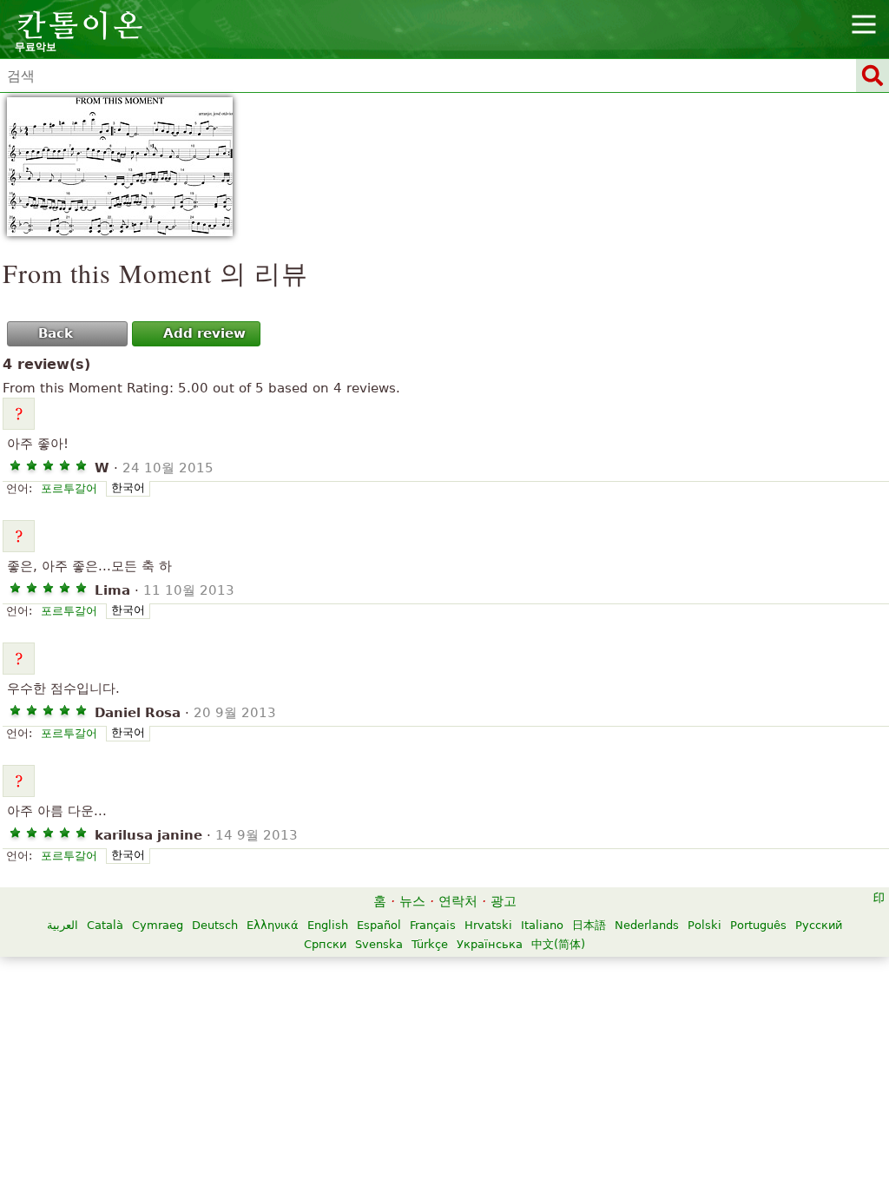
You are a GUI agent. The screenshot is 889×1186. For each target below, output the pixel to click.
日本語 (589, 925)
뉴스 (412, 901)
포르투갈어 (69, 488)
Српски (325, 944)
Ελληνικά (273, 925)
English (327, 925)
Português (758, 925)
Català (105, 925)
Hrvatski (488, 925)
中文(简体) (558, 944)
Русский (818, 925)
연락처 (457, 901)
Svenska (379, 944)
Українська (490, 944)
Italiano (542, 925)
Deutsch (215, 925)
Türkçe (430, 944)
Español (379, 925)
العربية (62, 925)
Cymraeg (157, 925)
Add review (204, 333)
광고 (504, 901)
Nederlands (647, 925)
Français (433, 925)
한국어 (128, 487)
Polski (704, 925)
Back (55, 333)
